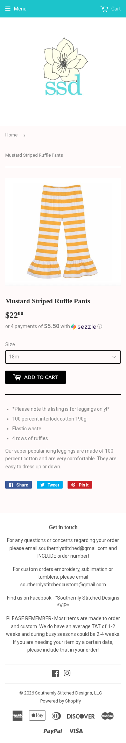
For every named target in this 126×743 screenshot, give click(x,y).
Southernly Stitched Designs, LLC (68, 693)
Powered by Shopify (60, 701)
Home (11, 135)
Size (10, 344)
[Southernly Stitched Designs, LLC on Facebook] (55, 674)
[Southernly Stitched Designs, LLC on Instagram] (67, 674)
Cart (115, 9)
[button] (63, 326)
